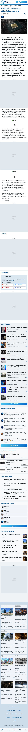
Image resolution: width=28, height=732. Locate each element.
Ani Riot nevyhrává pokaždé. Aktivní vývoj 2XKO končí (21, 625)
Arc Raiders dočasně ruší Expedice (6, 699)
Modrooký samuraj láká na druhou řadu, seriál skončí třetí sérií (20, 621)
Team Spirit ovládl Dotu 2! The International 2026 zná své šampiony (11, 552)
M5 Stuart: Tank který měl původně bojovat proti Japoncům (20, 667)
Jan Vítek (6, 17)
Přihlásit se (24, 2)
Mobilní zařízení (17, 5)
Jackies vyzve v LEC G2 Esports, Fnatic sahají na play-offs (6, 671)
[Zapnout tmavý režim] (20, 2)
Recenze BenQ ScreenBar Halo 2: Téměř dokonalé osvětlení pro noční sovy (17, 396)
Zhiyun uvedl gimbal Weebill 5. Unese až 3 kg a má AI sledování (21, 690)
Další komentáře (14, 445)
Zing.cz (3, 548)
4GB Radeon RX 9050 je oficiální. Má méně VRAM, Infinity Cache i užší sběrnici (17, 351)
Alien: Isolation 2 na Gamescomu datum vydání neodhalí (12, 558)
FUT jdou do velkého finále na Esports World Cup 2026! (7, 627)
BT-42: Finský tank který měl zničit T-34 (20, 675)
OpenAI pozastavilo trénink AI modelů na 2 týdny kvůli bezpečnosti (17, 381)
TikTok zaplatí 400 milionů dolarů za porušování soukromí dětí (6, 647)
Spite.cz (3, 560)
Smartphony (3, 6)
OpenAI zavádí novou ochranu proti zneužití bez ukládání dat (6, 642)
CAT (14, 6)
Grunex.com (4, 543)
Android (9, 6)
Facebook (4, 233)
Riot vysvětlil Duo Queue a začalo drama (6, 666)
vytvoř (12, 280)
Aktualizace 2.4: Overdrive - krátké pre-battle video (21, 671)
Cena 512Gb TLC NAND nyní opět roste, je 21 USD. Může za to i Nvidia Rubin (16, 336)
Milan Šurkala (10, 331)
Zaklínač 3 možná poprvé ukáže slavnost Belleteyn (6, 695)
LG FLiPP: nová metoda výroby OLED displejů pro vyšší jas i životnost (17, 358)
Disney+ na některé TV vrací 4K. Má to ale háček (16, 343)
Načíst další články (14, 403)
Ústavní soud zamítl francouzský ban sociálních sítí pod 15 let (17, 328)
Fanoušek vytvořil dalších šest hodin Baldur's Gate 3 (11, 535)
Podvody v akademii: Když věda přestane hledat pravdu (7, 652)
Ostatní (11, 5)
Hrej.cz (3, 537)
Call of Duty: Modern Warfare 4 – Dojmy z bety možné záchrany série (20, 651)
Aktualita (6, 5)
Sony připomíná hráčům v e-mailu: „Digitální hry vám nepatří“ (10, 540)
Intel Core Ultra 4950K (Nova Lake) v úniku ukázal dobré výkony (17, 366)
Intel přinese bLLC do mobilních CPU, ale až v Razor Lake (17, 388)
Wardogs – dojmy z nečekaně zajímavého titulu (20, 646)
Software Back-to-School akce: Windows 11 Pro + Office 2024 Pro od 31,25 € (20, 696)
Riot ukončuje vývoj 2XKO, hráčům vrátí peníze (6, 675)
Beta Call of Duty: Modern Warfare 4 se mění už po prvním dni (12, 546)
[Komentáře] (25, 14)
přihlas (22, 279)
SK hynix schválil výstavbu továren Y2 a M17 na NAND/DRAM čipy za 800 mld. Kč (17, 374)
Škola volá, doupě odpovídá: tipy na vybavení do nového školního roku (21, 701)
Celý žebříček (14, 526)
